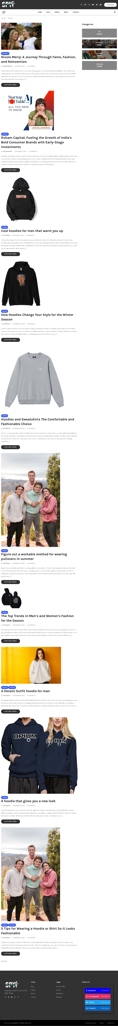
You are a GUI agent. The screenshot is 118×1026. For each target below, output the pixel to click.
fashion (10, 18)
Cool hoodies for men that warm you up (32, 231)
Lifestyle (99, 65)
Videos (56, 12)
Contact (76, 12)
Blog (48, 12)
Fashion (99, 43)
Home (40, 12)
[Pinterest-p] (18, 997)
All (99, 33)
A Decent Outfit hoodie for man (25, 691)
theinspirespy (7, 66)
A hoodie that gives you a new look (28, 801)
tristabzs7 (6, 235)
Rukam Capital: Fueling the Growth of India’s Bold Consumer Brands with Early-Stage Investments (36, 142)
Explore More (10, 85)
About (66, 12)
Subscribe (110, 4)
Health (99, 54)
